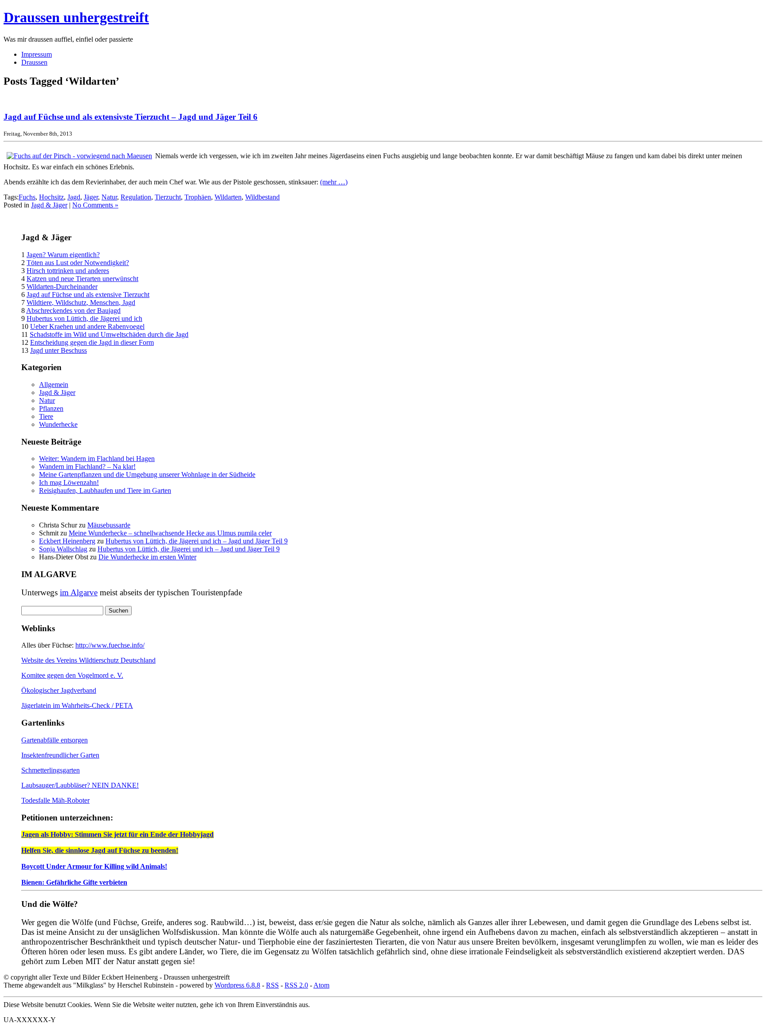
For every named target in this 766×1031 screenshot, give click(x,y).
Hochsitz (51, 197)
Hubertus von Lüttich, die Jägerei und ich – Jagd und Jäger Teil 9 (197, 541)
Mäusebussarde (108, 525)
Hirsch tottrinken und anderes (68, 270)
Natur (109, 197)
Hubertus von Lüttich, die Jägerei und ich (84, 318)
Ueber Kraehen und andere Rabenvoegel (87, 326)
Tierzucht (168, 197)
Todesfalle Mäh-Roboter (55, 800)
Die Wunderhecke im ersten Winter (147, 557)
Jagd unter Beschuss (58, 350)
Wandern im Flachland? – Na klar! (87, 466)
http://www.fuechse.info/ (110, 645)
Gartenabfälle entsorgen (54, 740)
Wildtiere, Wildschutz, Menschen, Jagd (81, 302)
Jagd (73, 197)
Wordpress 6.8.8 (237, 985)
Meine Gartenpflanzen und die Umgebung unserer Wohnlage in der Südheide (147, 474)
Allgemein (53, 384)
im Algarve (79, 592)
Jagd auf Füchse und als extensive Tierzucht (88, 294)
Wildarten (228, 197)
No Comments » (95, 205)
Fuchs (27, 197)
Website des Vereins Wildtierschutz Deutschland (88, 660)
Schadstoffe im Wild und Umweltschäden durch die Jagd (109, 334)
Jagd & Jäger (49, 205)
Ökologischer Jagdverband (58, 690)
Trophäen (197, 197)
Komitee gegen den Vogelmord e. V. (72, 675)
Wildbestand (262, 197)
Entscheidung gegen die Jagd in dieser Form (92, 342)
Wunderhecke (58, 424)
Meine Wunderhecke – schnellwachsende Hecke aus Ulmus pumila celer (170, 533)
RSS (272, 985)
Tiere (46, 416)
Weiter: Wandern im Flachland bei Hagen (97, 458)
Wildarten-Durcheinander (62, 286)
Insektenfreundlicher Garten (60, 755)
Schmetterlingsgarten (50, 770)
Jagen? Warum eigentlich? (63, 254)
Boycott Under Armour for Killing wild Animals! (94, 866)
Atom (321, 985)
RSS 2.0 (296, 985)
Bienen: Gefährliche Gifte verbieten (74, 882)
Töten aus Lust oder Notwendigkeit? (78, 262)
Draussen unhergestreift (76, 17)
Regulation (136, 197)
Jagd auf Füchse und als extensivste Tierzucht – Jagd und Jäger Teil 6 (131, 116)
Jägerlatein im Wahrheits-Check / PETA (77, 705)
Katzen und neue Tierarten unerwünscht (82, 278)
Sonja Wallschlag (63, 549)
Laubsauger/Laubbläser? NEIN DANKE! (80, 785)
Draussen (34, 62)
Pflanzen (51, 408)
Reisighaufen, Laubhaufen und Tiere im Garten (105, 490)
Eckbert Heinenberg (67, 541)
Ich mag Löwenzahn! (69, 482)
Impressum (36, 54)
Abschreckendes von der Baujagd (73, 310)
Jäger (91, 197)
